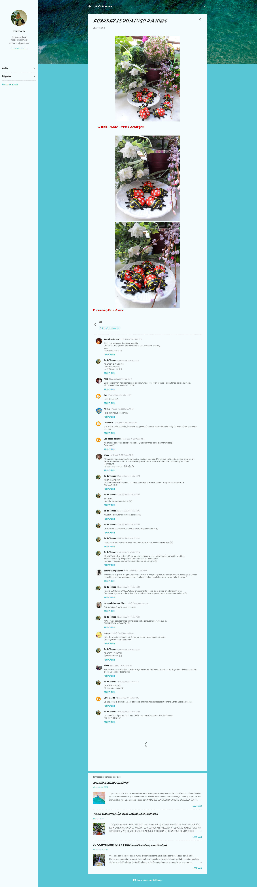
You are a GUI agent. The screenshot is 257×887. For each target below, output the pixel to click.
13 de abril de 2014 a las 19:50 (137, 603)
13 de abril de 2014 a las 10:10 (120, 379)
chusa (106, 455)
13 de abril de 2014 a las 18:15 (128, 476)
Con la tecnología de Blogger (149, 880)
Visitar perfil (19, 48)
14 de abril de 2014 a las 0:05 (121, 666)
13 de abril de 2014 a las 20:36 (128, 617)
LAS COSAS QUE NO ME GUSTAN (110, 783)
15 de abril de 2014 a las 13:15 (128, 712)
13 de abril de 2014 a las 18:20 (128, 552)
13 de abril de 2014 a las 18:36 (128, 587)
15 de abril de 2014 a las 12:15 (127, 698)
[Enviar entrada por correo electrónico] (100, 323)
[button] (200, 20)
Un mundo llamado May (114, 603)
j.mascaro (108, 422)
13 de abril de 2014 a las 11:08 (122, 409)
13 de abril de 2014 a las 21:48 (122, 633)
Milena (107, 409)
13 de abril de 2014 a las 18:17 (128, 525)
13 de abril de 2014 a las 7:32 (131, 339)
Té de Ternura (103, 6)
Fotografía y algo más (109, 328)
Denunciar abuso (10, 84)
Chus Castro (109, 698)
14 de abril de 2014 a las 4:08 (128, 682)
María (106, 665)
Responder (109, 355)
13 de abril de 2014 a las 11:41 (125, 423)
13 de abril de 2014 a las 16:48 (121, 455)
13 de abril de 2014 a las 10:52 (119, 395)
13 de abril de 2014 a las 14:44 (133, 439)
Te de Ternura (110, 360)
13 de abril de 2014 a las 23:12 (128, 649)
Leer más (197, 806)
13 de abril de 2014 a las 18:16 (128, 495)
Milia (106, 379)
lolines (107, 633)
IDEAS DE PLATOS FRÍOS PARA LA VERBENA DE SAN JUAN (125, 814)
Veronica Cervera (111, 339)
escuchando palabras (113, 571)
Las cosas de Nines (112, 439)
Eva (105, 395)
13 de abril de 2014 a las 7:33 (128, 360)
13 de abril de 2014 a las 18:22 (135, 571)
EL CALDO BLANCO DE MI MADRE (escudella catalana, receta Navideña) (130, 845)
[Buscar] (205, 7)
